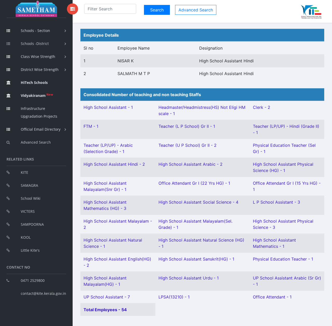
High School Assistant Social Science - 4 (198, 202)
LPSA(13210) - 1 (174, 297)
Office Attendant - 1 (272, 297)
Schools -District (35, 43)
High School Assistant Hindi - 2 (114, 164)
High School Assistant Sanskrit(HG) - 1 (196, 259)
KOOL (26, 237)
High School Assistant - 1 (108, 107)
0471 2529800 (33, 280)
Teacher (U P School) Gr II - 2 (187, 145)
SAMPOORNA (32, 224)
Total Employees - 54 (105, 309)
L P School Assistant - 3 (276, 202)
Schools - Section (35, 30)
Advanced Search (36, 142)
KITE (24, 172)
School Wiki (30, 198)
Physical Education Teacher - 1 (283, 259)
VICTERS (28, 211)
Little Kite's (30, 250)
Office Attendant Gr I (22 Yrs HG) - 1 (194, 183)
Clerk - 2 (261, 107)
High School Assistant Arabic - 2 (190, 164)
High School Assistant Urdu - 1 (188, 278)
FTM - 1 (91, 126)
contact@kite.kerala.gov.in (43, 293)
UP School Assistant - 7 (107, 297)
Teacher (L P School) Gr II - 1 (186, 126)
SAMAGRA (29, 185)
